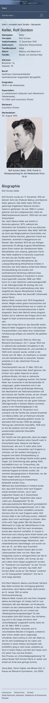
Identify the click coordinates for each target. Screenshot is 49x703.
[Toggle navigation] (41, 15)
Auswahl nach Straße (19, 24)
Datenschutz (19, 692)
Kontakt (30, 692)
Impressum (6, 692)
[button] (5, 149)
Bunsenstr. (36, 24)
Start (4, 8)
